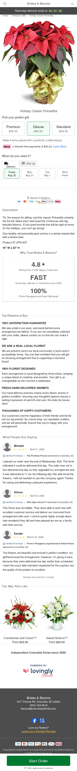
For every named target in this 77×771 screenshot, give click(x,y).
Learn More (59, 146)
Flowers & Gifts (19, 15)
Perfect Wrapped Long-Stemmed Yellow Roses (50, 543)
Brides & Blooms (38, 3)
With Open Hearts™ (37, 502)
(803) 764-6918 (38, 705)
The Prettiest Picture (37, 455)
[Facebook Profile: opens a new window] (34, 720)
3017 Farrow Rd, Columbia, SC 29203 (38, 701)
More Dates (65, 173)
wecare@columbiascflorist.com (38, 708)
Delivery (10, 166)
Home (5, 15)
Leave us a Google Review (38, 731)
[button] (69, 763)
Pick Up (31, 163)
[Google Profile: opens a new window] (42, 720)
